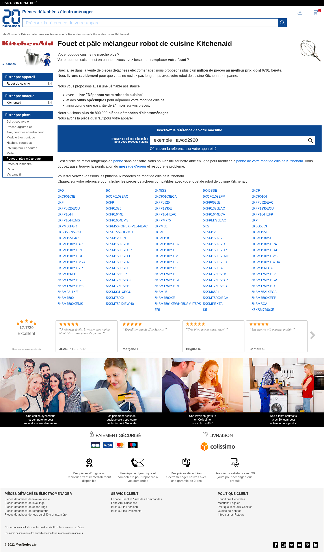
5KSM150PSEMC (216, 256)
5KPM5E (161, 226)
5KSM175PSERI (167, 286)
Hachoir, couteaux (19, 142)
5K (108, 190)
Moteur (12, 153)
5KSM (159, 232)
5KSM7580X (115, 298)
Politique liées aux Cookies (235, 507)
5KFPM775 (163, 220)
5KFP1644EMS (69, 220)
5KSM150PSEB (117, 244)
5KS (206, 226)
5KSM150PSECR (119, 250)
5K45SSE (210, 190)
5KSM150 (162, 238)
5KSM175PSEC (69, 280)
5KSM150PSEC (214, 244)
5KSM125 (210, 232)
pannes (11, 64)
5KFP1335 (113, 208)
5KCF (255, 190)
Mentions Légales (229, 503)
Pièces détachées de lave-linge (25, 503)
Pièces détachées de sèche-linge (26, 507)
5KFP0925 (162, 202)
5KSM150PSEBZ (167, 244)
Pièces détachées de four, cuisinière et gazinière (36, 514)
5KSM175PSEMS (71, 286)
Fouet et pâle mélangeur (24, 158)
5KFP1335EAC (214, 208)
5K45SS (160, 190)
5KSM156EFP (116, 274)
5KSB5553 (259, 226)
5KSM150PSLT (117, 268)
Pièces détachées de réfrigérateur (26, 510)
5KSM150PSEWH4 (265, 262)
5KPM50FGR (67, 226)
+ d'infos (79, 527)
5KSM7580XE (165, 298)
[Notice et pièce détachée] (11, 18)
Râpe (10, 169)
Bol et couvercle (18, 121)
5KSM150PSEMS (264, 256)
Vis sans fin (14, 174)
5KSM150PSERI (118, 262)
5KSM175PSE (165, 274)
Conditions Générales (231, 499)
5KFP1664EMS (117, 220)
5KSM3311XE (68, 292)
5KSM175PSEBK (264, 274)
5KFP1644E (114, 214)
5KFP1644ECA (214, 214)
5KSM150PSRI (166, 268)
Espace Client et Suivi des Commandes (136, 499)
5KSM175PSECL (167, 280)
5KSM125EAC (68, 238)
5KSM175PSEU (263, 286)
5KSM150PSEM (166, 256)
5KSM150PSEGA (264, 250)
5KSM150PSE (261, 238)
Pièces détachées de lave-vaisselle (27, 499)
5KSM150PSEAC (70, 244)
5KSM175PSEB (214, 274)
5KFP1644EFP (262, 214)
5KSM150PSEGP (70, 256)
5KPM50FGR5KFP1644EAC (127, 226)
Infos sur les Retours (231, 514)
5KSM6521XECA (264, 292)
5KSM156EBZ (213, 268)
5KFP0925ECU (69, 208)
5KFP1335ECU (262, 208)
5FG (61, 190)
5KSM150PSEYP (70, 268)
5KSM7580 (66, 298)
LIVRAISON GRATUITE (19, 3)
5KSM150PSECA (264, 244)
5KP (254, 220)
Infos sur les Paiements (126, 510)
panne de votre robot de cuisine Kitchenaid (269, 161)
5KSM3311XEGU (118, 292)
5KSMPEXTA (213, 304)
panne (118, 161)
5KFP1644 (65, 214)
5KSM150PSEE (166, 250)
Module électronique (21, 137)
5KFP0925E (211, 202)
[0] (315, 13)
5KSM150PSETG (216, 262)
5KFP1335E (163, 208)
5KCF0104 (259, 196)
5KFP (110, 202)
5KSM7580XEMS (70, 304)
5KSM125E (259, 232)
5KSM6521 (211, 292)
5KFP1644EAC (166, 214)
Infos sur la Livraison (124, 507)
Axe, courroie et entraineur (25, 132)
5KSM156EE (67, 274)
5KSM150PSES (166, 262)
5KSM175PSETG (216, 286)
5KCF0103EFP (214, 196)
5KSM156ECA (262, 268)
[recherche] (282, 22)
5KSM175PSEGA (264, 280)
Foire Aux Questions (124, 503)
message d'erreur (132, 166)
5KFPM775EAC (214, 220)
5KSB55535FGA (70, 232)
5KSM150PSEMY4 (71, 262)
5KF (60, 202)
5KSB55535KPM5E (120, 232)
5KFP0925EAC (262, 202)
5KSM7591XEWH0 (120, 304)
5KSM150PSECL (70, 250)
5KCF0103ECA (166, 196)
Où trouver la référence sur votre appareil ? (183, 149)
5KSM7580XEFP (263, 298)
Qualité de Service (229, 510)
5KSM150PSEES (215, 250)
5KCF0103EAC (117, 196)
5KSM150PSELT (118, 256)
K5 (205, 310)
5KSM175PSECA (119, 280)
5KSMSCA (259, 304)
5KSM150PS (212, 238)
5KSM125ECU (116, 238)
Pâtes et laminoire (19, 164)
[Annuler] (50, 84)
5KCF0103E (66, 196)
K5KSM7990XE (262, 310)
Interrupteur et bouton (22, 148)
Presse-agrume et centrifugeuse (19, 127)
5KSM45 (161, 292)
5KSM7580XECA (215, 298)
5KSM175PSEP (117, 286)
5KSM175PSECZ (215, 280)
